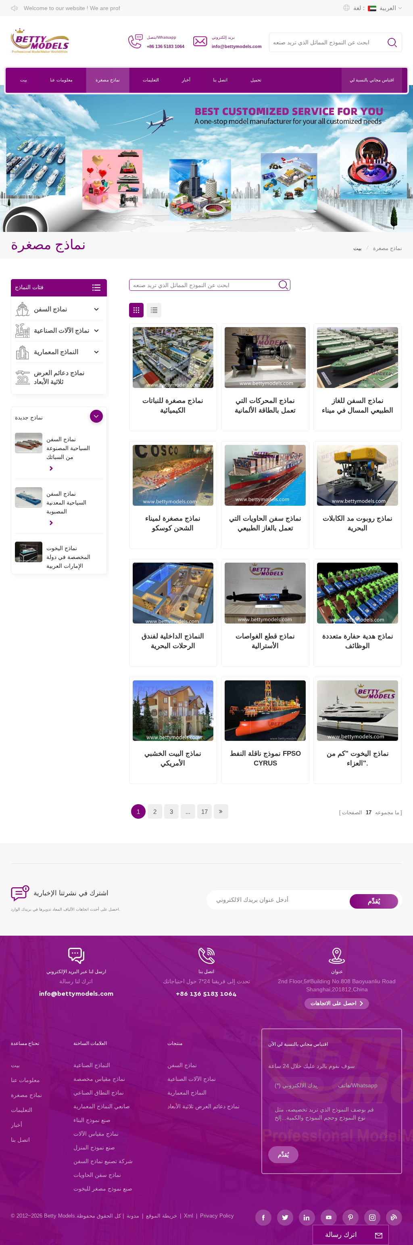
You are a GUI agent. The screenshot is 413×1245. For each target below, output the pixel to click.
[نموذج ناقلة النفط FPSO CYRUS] (265, 710)
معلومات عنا (61, 80)
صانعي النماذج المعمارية (101, 1106)
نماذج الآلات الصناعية (61, 330)
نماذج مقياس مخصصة (99, 1079)
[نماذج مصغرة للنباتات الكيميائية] (173, 357)
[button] (96, 416)
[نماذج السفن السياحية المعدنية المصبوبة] (28, 497)
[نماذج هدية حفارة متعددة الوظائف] (357, 593)
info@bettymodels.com (237, 46)
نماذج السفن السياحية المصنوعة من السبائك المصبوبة (68, 448)
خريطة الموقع (161, 1216)
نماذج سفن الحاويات (97, 1175)
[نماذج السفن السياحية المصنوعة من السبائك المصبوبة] (28, 443)
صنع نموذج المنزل (94, 1147)
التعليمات (151, 80)
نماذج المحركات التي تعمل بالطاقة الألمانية (265, 405)
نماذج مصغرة (108, 80)
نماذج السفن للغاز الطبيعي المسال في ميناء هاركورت (357, 406)
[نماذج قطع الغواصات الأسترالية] (265, 593)
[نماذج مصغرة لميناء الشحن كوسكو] (173, 475)
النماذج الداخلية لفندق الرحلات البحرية (173, 641)
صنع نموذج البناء (92, 1120)
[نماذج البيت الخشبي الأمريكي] (173, 710)
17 (204, 811)
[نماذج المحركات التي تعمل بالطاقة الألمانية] (265, 357)
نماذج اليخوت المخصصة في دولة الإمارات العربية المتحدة (68, 557)
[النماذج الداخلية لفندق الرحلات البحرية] (173, 593)
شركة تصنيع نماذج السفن (103, 1161)
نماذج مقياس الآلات (96, 1133)
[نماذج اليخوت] (357, 710)
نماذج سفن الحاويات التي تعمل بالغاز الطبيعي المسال (265, 524)
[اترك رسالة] (378, 1235)
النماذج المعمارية (56, 351)
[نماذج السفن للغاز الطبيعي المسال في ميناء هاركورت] (357, 357)
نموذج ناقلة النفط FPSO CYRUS (265, 758)
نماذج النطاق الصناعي (98, 1092)
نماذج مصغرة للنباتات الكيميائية (172, 405)
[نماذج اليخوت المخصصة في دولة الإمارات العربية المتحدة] (28, 552)
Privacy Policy (217, 1216)
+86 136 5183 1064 (165, 46)
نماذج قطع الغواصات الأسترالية (265, 641)
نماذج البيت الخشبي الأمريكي (172, 758)
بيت (23, 80)
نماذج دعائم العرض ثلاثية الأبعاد (59, 377)
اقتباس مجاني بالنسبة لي (372, 80)
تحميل (255, 80)
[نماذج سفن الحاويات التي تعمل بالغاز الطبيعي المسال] (265, 475)
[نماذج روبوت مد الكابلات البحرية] (357, 475)
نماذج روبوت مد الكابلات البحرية (357, 523)
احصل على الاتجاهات (334, 1003)
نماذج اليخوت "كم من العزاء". (358, 758)
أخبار (186, 80)
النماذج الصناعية (91, 1065)
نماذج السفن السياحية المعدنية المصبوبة (66, 502)
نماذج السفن (50, 309)
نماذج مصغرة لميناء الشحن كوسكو (172, 523)
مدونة (133, 1216)
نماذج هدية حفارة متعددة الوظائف (357, 641)
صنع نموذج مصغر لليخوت (102, 1188)
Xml (188, 1216)
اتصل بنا (220, 80)
